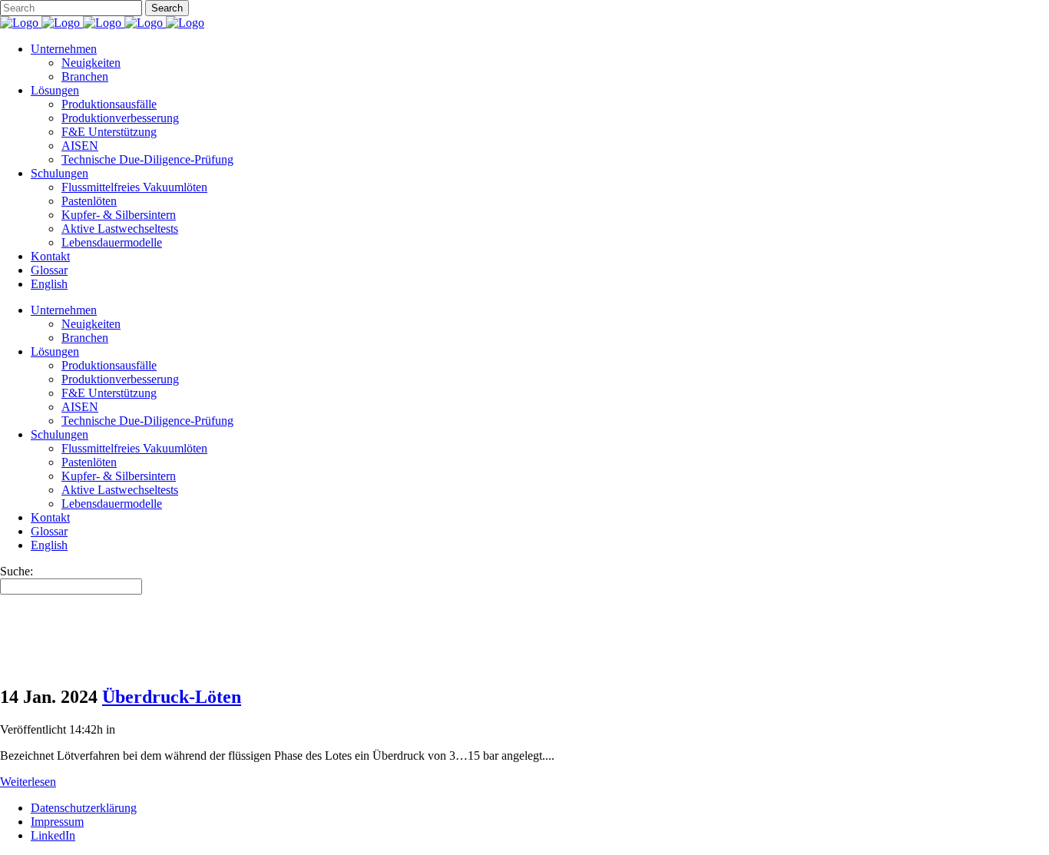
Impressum (57, 821)
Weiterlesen (28, 781)
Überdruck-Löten (171, 697)
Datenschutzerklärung (84, 807)
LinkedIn (53, 835)
